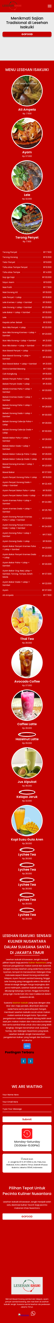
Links (27, 1046)
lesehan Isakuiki (20, 1002)
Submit (27, 1119)
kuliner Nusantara (37, 962)
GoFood (27, 34)
